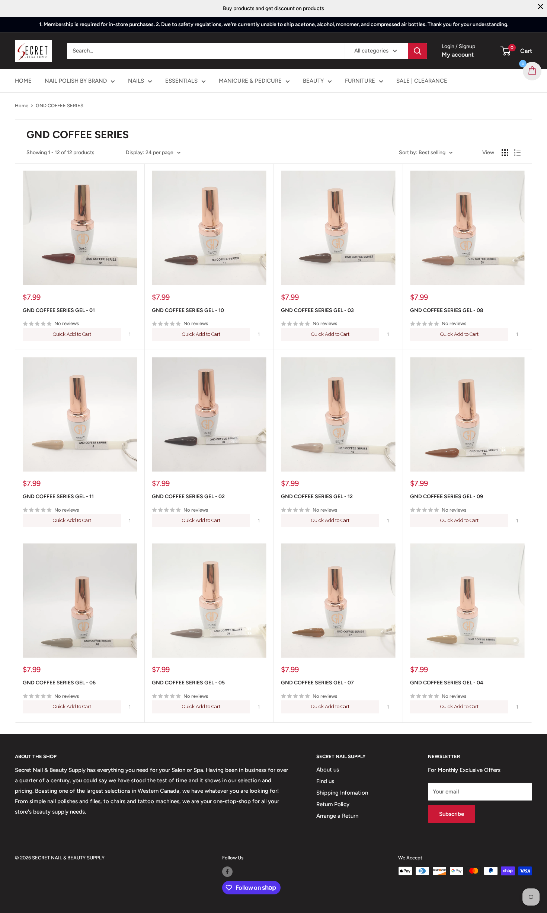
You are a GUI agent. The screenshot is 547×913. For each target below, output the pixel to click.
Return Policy (332, 804)
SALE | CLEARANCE (421, 80)
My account (458, 54)
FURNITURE (360, 80)
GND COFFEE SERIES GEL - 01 (59, 310)
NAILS (136, 80)
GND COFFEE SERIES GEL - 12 (317, 496)
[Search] (417, 51)
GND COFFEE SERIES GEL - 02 (188, 496)
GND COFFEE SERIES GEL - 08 (446, 310)
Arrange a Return (337, 815)
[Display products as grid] (505, 152)
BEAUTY (313, 80)
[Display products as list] (517, 152)
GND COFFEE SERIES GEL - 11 (58, 496)
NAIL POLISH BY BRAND (76, 80)
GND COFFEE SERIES (59, 105)
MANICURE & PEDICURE (250, 80)
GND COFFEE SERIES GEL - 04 (446, 683)
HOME (23, 80)
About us (327, 769)
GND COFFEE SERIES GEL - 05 (188, 683)
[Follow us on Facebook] (227, 871)
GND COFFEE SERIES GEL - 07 (317, 683)
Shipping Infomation (342, 792)
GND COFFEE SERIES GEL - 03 (317, 310)
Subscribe (451, 814)
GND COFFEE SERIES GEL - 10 (188, 310)
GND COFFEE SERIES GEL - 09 (446, 496)
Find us (325, 781)
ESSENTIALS (181, 80)
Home (21, 105)
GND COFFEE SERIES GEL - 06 (59, 683)
